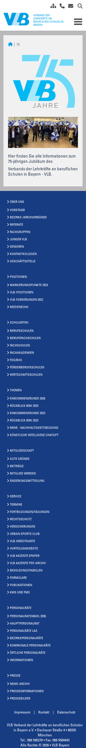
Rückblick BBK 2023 (24, 420)
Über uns (17, 202)
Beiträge (17, 466)
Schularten (19, 322)
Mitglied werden (23, 473)
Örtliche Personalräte (27, 653)
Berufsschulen (21, 331)
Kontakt (43, 712)
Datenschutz (66, 712)
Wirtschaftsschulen (26, 375)
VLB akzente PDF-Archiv (28, 563)
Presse (15, 676)
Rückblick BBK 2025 (24, 406)
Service (15, 496)
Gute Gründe (20, 459)
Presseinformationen (27, 691)
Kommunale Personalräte (30, 645)
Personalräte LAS (23, 631)
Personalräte (20, 608)
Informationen (21, 660)
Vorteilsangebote (24, 548)
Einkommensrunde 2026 (27, 398)
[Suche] (78, 7)
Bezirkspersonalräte (26, 638)
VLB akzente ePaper (24, 556)
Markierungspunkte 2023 (29, 285)
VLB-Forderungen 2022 (26, 300)
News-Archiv (20, 684)
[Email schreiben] (69, 7)
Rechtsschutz (21, 519)
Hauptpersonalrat (24, 623)
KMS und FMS (20, 592)
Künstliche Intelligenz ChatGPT (34, 435)
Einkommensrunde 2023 (27, 413)
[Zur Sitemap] (51, 7)
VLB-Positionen (21, 292)
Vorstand (17, 210)
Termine (16, 505)
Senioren (17, 247)
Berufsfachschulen (25, 338)
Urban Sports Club (25, 534)
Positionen (18, 277)
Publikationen (21, 585)
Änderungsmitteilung (27, 481)
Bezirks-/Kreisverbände (28, 217)
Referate (16, 225)
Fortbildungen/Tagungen (29, 512)
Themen (16, 390)
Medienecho (19, 307)
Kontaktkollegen (23, 254)
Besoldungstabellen (26, 570)
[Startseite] (10, 45)
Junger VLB (18, 239)
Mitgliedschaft (22, 451)
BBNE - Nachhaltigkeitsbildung (34, 428)
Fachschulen (20, 345)
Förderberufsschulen (27, 367)
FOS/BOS (16, 360)
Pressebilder (20, 698)
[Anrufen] (60, 7)
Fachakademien (22, 353)
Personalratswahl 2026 (28, 616)
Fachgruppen (20, 232)
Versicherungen (22, 526)
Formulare (18, 578)
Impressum (22, 712)
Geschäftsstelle (23, 261)
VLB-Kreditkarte (22, 541)
